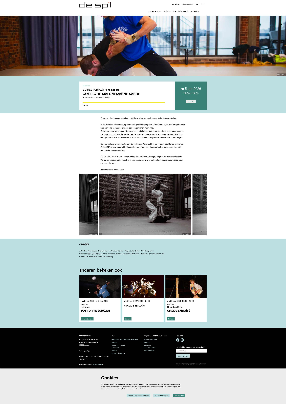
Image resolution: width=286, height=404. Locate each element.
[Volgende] (209, 204)
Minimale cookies (161, 395)
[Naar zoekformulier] (197, 4)
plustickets (115, 348)
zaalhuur (114, 342)
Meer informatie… (142, 389)
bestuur (114, 350)
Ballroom (85, 307)
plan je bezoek (98, 364)
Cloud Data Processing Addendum (195, 364)
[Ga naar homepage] (95, 5)
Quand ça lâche (174, 307)
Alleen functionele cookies (138, 395)
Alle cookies (179, 395)
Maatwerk (147, 345)
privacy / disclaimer (118, 353)
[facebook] (177, 340)
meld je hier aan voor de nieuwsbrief (190, 347)
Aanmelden (182, 356)
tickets (127, 319)
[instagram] (182, 340)
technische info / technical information (125, 340)
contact (175, 3)
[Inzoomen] (100, 234)
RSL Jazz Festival (150, 348)
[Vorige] (77, 204)
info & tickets (87, 319)
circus (85, 105)
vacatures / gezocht (118, 345)
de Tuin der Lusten (150, 340)
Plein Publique (149, 350)
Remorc (146, 342)
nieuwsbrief (187, 3)
